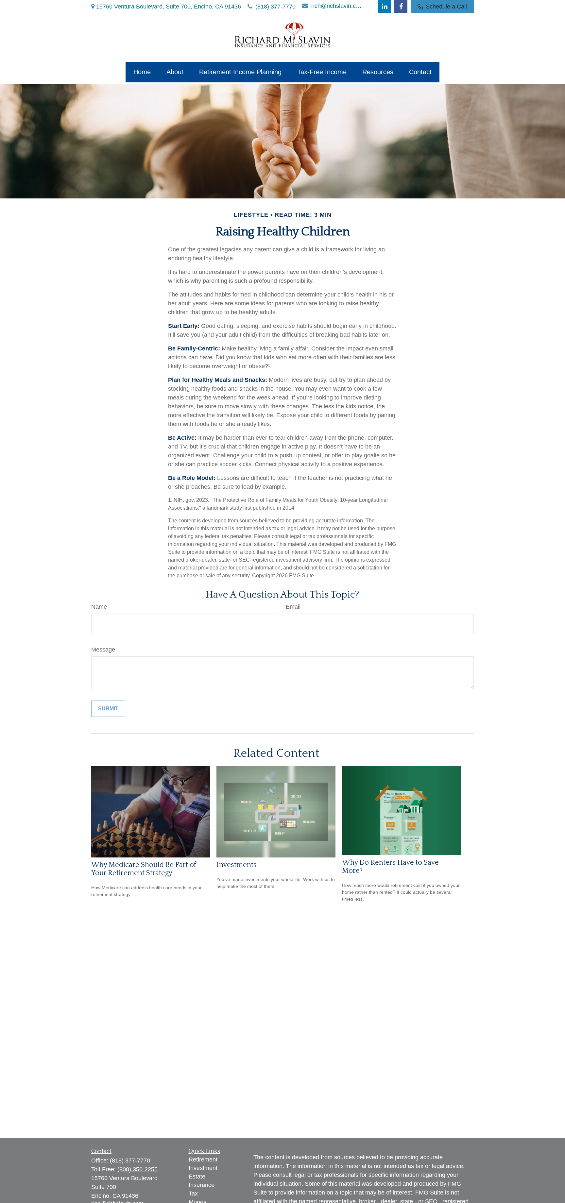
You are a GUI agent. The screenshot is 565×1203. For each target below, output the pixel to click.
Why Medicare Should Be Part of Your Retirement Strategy (143, 869)
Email (293, 606)
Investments (236, 865)
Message (103, 649)
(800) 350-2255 (137, 1169)
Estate (197, 1176)
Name (99, 606)
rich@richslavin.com (337, 6)
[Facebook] (400, 6)
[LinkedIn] (384, 6)
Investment (203, 1168)
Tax (193, 1193)
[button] (142, 72)
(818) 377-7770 (275, 6)
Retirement (203, 1159)
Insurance (201, 1185)
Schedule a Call (446, 6)
